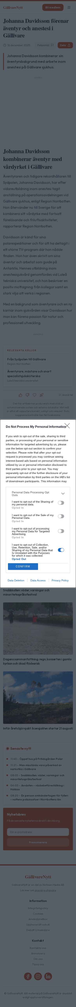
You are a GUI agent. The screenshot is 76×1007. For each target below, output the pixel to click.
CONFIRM (23, 566)
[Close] (68, 427)
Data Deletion (16, 580)
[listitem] (38, 493)
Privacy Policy (60, 580)
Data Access (38, 580)
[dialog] (38, 503)
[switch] (61, 503)
